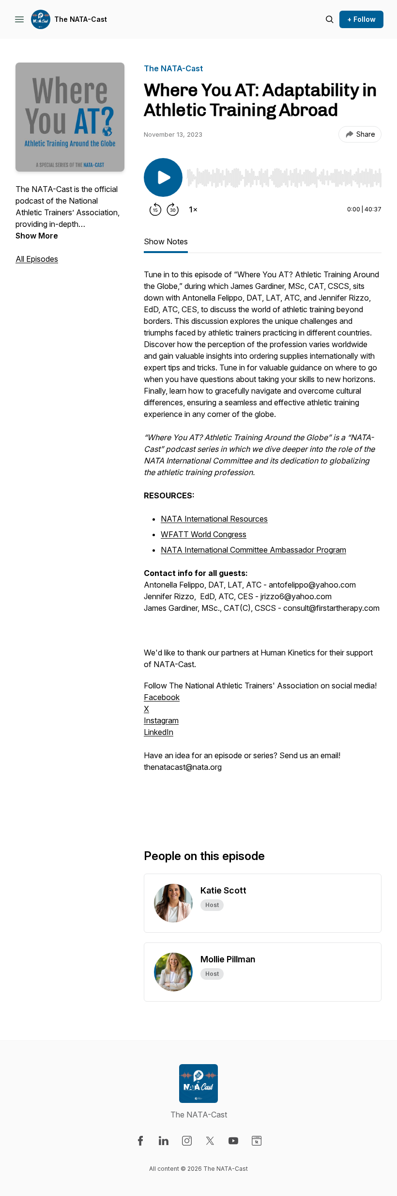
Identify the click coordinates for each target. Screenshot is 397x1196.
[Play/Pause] (163, 177)
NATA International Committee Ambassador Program (253, 550)
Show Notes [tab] (166, 241)
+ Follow (361, 19)
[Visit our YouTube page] (233, 1141)
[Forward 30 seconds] (173, 209)
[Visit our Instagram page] (187, 1141)
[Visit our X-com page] (210, 1141)
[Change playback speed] (193, 209)
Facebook (162, 697)
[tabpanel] (263, 543)
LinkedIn (158, 732)
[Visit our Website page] (256, 1141)
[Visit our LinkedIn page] (163, 1141)
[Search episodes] (330, 19)
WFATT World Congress (203, 534)
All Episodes (36, 259)
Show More (36, 235)
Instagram (161, 720)
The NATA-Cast (80, 19)
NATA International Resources (214, 519)
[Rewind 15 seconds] (155, 209)
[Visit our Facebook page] (140, 1141)
